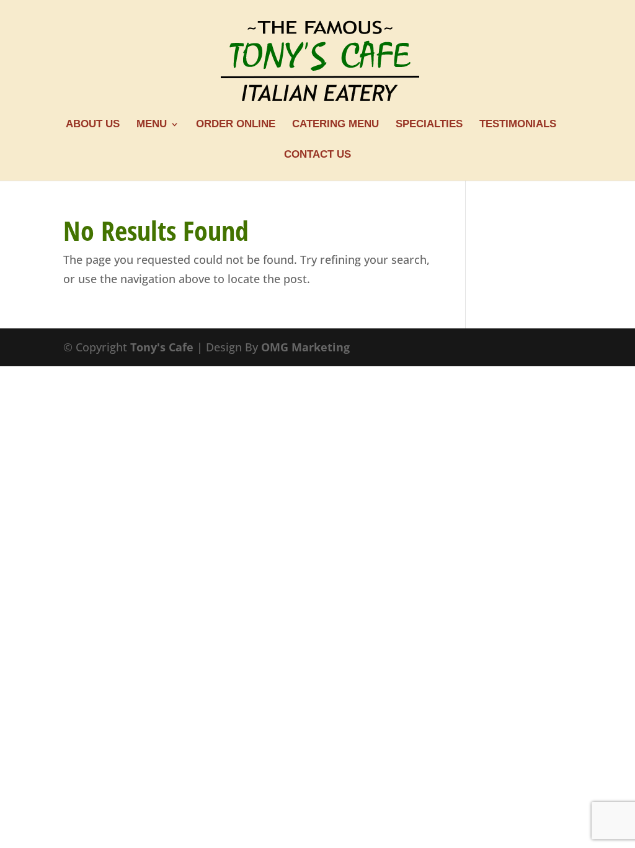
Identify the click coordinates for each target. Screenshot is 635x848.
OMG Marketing (305, 347)
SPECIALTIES (429, 125)
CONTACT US (317, 155)
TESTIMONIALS (517, 125)
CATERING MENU (335, 125)
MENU (151, 125)
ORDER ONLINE (235, 125)
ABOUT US (93, 125)
